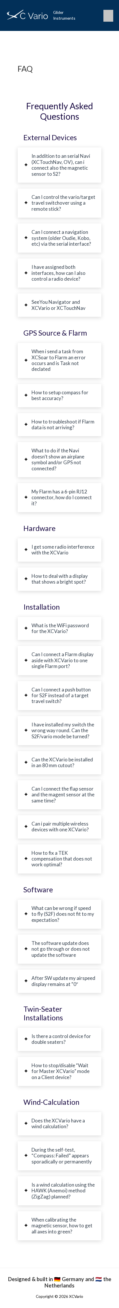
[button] (94, 15)
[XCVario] (27, 15)
